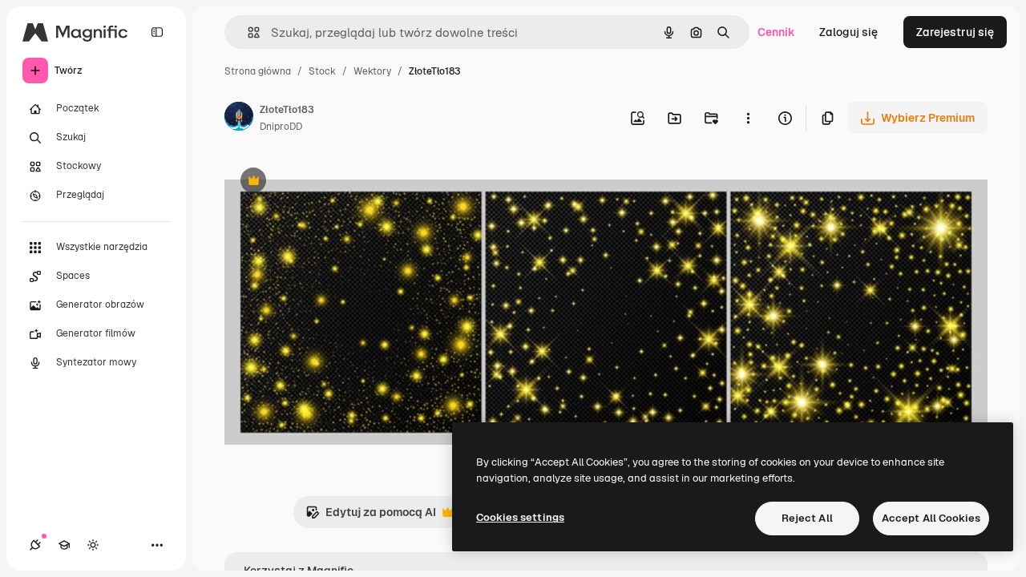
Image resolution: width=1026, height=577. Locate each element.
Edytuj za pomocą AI (370, 516)
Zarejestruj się (955, 32)
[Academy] (64, 545)
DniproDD (281, 126)
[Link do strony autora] (238, 118)
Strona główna (257, 71)
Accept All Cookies (931, 518)
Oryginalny (335, 182)
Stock (322, 71)
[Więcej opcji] (748, 118)
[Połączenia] (35, 545)
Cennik (776, 32)
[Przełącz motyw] (93, 545)
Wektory (372, 71)
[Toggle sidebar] (157, 32)
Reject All (807, 518)
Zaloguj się (848, 32)
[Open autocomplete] (247, 32)
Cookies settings (520, 517)
